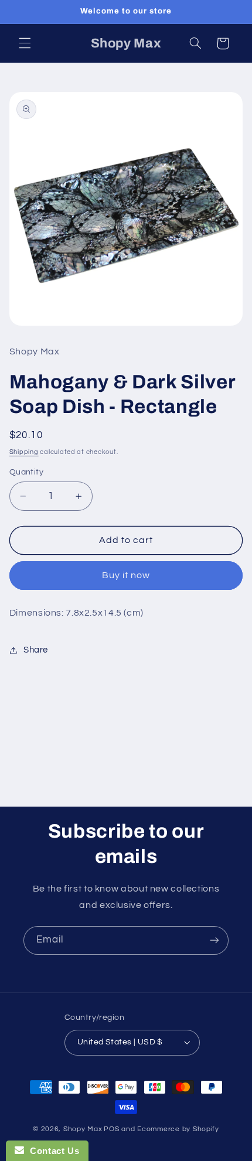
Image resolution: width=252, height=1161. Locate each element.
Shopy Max (83, 1129)
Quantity (26, 472)
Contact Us (51, 1151)
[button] (24, 43)
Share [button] (35, 650)
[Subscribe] (214, 940)
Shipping (24, 452)
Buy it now (126, 575)
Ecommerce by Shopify (178, 1129)
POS (111, 1129)
